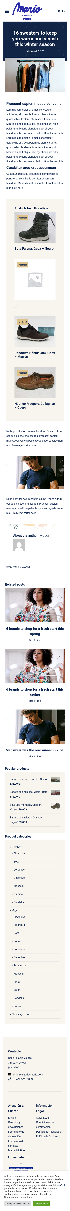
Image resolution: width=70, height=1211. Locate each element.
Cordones (19, 869)
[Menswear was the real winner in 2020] (35, 711)
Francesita (20, 965)
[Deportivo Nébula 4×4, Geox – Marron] (35, 331)
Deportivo (19, 877)
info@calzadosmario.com (28, 1074)
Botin (17, 941)
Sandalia (19, 902)
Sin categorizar (20, 1014)
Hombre (16, 847)
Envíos (12, 1117)
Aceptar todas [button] (41, 1203)
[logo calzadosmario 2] (27, 2)
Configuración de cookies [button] (17, 1203)
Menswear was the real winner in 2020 (35, 750)
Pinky (17, 981)
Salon (17, 989)
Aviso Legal (42, 1117)
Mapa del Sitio (16, 1150)
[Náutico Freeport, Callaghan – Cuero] (35, 382)
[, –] (35, 279)
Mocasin (19, 886)
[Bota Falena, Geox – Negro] (35, 227)
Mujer (15, 910)
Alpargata (19, 853)
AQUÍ (62, 1185)
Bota (16, 861)
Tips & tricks (35, 640)
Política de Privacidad (48, 1131)
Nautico (18, 894)
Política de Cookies (47, 1136)
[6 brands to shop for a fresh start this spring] (35, 590)
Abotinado (20, 916)
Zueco (17, 1006)
